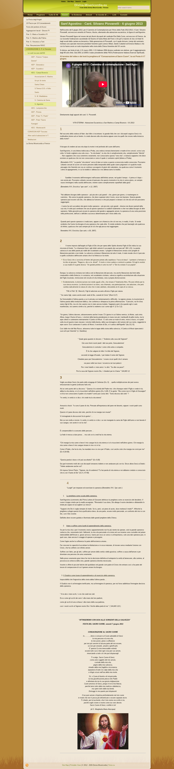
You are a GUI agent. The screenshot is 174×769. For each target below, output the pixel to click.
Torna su (111, 765)
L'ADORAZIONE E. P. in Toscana (38, 49)
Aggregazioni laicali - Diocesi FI (38, 31)
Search (78, 1)
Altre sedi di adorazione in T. (38, 136)
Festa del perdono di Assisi (36, 27)
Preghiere (41, 15)
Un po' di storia (40, 81)
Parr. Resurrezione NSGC (35, 45)
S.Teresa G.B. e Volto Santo (43, 90)
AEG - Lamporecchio (39, 108)
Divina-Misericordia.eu (90, 5)
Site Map (65, 765)
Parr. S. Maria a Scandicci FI (37, 34)
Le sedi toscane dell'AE (36, 53)
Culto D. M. (53, 15)
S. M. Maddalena (41, 96)
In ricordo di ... (102, 15)
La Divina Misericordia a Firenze (38, 143)
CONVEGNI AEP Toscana (37, 132)
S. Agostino (39, 104)
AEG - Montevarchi (38, 128)
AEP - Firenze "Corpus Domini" (39, 59)
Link (114, 15)
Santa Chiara (39, 84)
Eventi (65, 15)
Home (30, 15)
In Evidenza (77, 15)
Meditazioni (32, 140)
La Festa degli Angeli (34, 20)
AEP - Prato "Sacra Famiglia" (38, 122)
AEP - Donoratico (37, 65)
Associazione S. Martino (44, 77)
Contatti (123, 15)
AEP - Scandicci (37, 69)
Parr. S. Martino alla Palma (36, 38)
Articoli (89, 15)
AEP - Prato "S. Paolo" (39, 116)
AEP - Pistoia (36, 112)
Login (84, 1)
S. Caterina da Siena (42, 100)
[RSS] (27, 765)
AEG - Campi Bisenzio (39, 73)
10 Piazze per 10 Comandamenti (38, 23)
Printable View (75, 765)
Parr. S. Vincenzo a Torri (35, 42)
